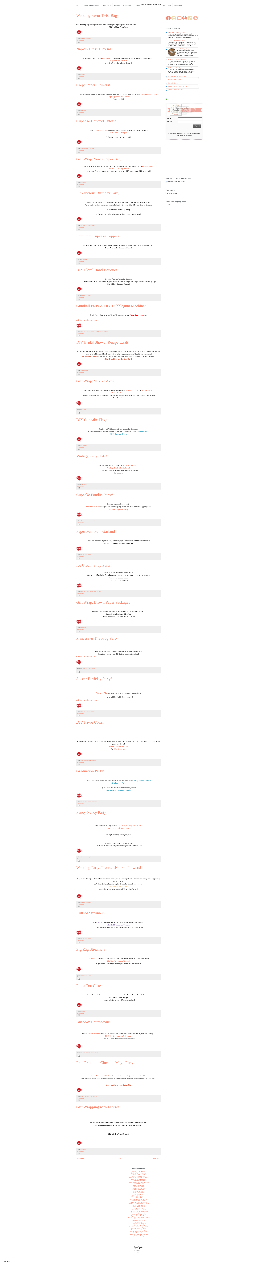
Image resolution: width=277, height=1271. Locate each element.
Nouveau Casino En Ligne (138, 1230)
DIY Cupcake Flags (91, 420)
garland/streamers (86, 554)
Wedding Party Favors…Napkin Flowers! (108, 867)
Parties (117, 5)
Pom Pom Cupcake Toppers (97, 236)
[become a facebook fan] (168, 20)
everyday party (91, 521)
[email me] (179, 20)
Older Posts (156, 1158)
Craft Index (167, 5)
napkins (83, 74)
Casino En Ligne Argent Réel (138, 1202)
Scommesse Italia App (138, 1188)
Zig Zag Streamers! (91, 949)
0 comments (80, 76)
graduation (94, 801)
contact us (178, 5)
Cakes (83, 1011)
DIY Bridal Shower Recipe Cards (102, 342)
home (78, 5)
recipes (137, 5)
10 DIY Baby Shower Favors (176, 40)
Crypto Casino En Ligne (138, 1236)
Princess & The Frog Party (97, 638)
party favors (92, 760)
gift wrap (83, 182)
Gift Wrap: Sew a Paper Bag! (99, 159)
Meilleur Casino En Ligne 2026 (138, 1227)
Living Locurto (147, 166)
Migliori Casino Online (138, 1174)
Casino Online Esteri (138, 1190)
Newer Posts (80, 1158)
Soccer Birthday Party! (94, 679)
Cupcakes (91, 148)
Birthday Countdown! (93, 1022)
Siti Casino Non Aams (138, 1220)
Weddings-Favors (86, 38)
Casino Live (138, 1197)
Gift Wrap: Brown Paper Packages (103, 602)
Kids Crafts (107, 5)
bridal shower (84, 370)
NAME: (169, 118)
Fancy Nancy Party (91, 812)
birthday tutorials (85, 1052)
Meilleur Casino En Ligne (138, 1210)
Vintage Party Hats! (91, 456)
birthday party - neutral (87, 591)
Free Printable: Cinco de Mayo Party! (105, 1063)
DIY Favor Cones (90, 722)
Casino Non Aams (138, 1186)
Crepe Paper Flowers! (93, 85)
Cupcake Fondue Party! (94, 495)
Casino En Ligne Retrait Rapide (177, 76)
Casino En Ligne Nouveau (138, 1200)
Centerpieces (84, 148)
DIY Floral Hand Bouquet (96, 270)
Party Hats (84, 484)
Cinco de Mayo (85, 1096)
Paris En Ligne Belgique (138, 1179)
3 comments (80, 593)
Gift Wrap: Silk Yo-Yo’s (95, 381)
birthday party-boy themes (88, 331)
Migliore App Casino (138, 1185)
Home (119, 1158)
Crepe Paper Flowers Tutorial (118, 97)
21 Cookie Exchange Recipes (177, 32)
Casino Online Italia (138, 1183)
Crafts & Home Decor (92, 5)
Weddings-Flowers (86, 295)
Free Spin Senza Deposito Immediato (139, 1217)
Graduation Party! (90, 771)
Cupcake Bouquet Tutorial (96, 121)
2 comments (80, 40)
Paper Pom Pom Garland (95, 531)
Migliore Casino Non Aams (138, 1216)
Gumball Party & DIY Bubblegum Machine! (111, 306)
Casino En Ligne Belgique (138, 1180)
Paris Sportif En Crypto (174, 79)
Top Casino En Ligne (138, 1205)
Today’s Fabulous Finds (148, 94)
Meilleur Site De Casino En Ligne (177, 86)
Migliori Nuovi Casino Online (138, 1231)
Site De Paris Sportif (138, 1191)
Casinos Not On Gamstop (138, 1171)
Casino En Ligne (173, 83)
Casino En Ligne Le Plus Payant (138, 1234)
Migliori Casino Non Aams (175, 90)
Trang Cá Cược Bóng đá (138, 1224)
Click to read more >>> (86, 320)
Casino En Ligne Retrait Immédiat (138, 1211)
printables (127, 5)
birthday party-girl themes (88, 225)
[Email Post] (78, 42)
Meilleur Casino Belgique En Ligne (138, 1182)
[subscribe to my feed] (195, 20)
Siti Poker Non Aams (139, 1233)
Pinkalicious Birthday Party (97, 193)
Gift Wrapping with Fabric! (97, 1107)
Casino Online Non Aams (138, 1214)
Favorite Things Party (183, 49)
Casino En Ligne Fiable (138, 1225)
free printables (85, 760)
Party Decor (84, 110)
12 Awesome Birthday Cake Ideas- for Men (180, 68)
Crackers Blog (102, 693)
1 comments (80, 184)
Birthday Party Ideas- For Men (177, 59)
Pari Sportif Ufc (138, 1194)
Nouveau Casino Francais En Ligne (138, 1204)
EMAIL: (169, 122)
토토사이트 (138, 1222)
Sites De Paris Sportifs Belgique (138, 1177)
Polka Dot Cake (88, 986)
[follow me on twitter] (173, 20)
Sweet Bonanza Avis (139, 1193)
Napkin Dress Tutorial (93, 49)
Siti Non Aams (138, 1219)
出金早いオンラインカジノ (138, 1196)
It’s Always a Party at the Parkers (130, 825)
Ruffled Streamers (90, 913)
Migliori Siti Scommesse (138, 1207)
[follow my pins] (184, 20)
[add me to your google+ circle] (190, 20)
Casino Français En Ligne (138, 1213)
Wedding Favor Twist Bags (97, 15)
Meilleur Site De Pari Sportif (138, 1199)
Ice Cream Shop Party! (94, 565)
